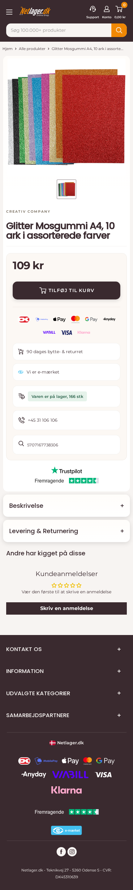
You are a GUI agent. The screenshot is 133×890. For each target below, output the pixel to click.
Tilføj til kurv (71, 290)
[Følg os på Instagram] (72, 851)
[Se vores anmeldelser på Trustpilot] (66, 470)
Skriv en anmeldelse (66, 608)
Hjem (7, 48)
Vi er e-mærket (43, 372)
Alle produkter (32, 48)
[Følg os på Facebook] (61, 851)
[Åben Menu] (9, 11)
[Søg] (119, 30)
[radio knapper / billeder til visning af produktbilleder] (66, 189)
